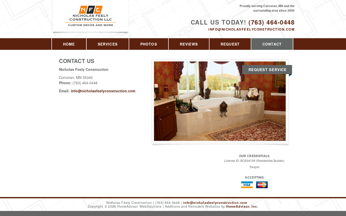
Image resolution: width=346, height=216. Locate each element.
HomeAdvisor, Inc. (242, 206)
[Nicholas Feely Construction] (91, 21)
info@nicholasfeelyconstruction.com (251, 29)
